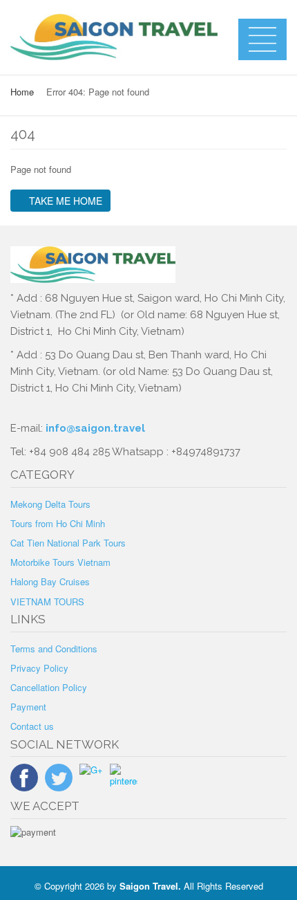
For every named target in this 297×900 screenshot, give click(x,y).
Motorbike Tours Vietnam (60, 562)
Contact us (32, 726)
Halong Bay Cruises (50, 581)
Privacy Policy (39, 667)
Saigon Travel (148, 885)
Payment (28, 706)
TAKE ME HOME (64, 201)
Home (22, 91)
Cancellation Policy (48, 687)
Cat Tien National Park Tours (68, 542)
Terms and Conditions (53, 648)
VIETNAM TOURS (47, 601)
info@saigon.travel (94, 428)
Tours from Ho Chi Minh (57, 523)
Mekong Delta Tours (50, 504)
